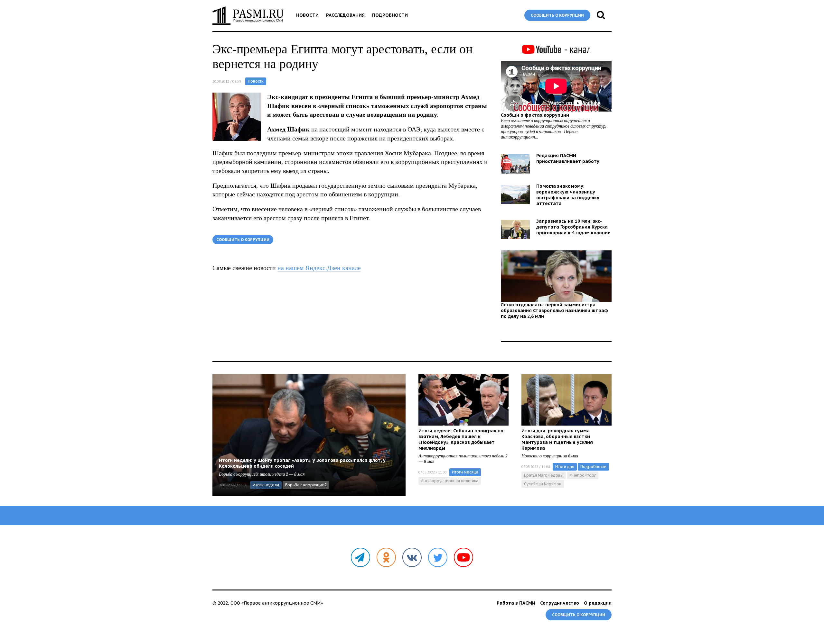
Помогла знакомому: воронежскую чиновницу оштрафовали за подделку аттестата (567, 194)
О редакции (598, 603)
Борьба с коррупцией (306, 484)
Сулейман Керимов (542, 484)
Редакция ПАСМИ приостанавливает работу (567, 158)
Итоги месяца (465, 472)
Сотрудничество (559, 603)
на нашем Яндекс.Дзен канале (319, 267)
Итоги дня (564, 466)
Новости (307, 15)
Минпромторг (582, 475)
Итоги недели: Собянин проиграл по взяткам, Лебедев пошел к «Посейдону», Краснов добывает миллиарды (460, 439)
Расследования (345, 15)
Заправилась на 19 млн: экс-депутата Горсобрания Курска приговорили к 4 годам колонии (573, 227)
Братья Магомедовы (543, 475)
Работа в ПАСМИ (516, 603)
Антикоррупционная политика (449, 480)
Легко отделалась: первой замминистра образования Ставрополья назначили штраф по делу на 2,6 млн (554, 310)
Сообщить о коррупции (557, 15)
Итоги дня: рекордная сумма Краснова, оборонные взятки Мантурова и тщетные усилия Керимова (557, 439)
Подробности (390, 15)
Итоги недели (266, 484)
